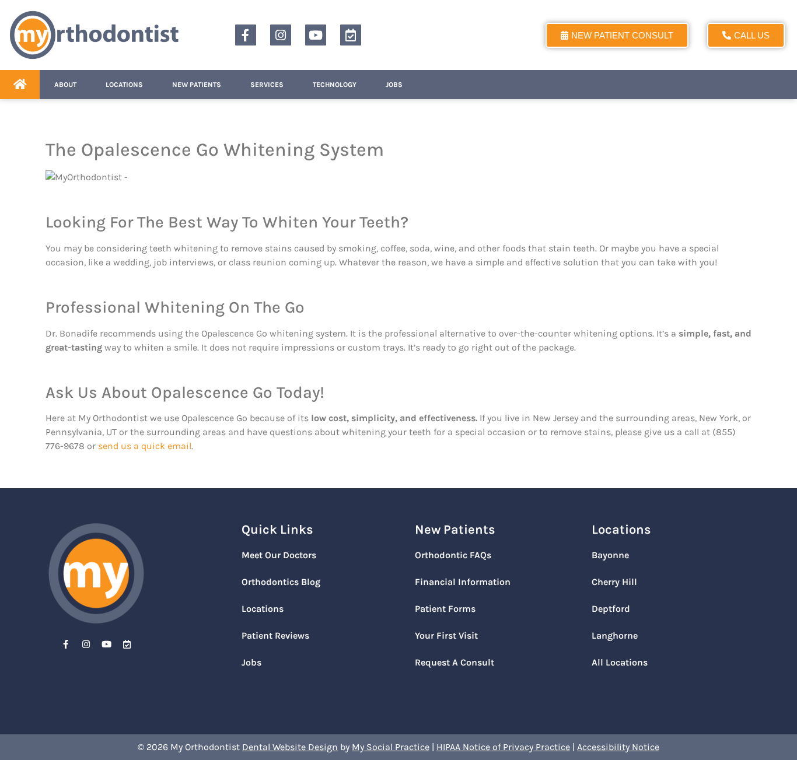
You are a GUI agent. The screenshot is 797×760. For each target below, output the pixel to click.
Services (267, 84)
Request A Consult (454, 662)
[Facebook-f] (245, 35)
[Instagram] (280, 35)
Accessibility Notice (618, 746)
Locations (124, 84)
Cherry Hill (614, 581)
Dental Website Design (290, 746)
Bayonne (610, 555)
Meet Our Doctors (279, 555)
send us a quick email (144, 445)
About (65, 84)
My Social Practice (390, 746)
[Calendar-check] (350, 35)
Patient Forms (445, 608)
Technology (334, 84)
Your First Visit (446, 635)
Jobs (394, 84)
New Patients (196, 84)
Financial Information (463, 581)
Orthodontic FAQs (453, 555)
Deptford (611, 608)
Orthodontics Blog (281, 581)
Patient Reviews (275, 635)
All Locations (620, 662)
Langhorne (615, 635)
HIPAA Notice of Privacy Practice (503, 746)
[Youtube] (315, 35)
